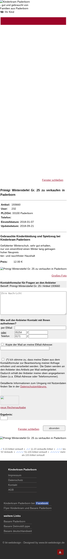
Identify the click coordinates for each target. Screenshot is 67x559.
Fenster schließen (52, 179)
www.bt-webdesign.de (52, 542)
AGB (11, 489)
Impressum (14, 475)
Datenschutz (15, 480)
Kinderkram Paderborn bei (26, 503)
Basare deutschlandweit (18, 531)
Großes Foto (59, 275)
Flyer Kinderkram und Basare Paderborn (28, 508)
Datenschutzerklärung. (33, 386)
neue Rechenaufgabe (13, 407)
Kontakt (12, 484)
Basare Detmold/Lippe (17, 526)
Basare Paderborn (14, 521)
